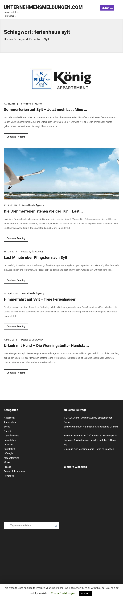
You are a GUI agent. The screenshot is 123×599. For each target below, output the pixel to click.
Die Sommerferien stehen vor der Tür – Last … (43, 211)
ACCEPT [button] (85, 593)
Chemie (8, 431)
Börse (7, 426)
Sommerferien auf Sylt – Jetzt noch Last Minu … (45, 109)
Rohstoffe (9, 475)
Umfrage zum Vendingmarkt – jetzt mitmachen (89, 449)
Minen (7, 462)
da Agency (36, 103)
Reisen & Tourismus (14, 471)
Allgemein (9, 417)
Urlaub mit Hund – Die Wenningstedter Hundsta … (46, 345)
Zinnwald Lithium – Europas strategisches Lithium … (91, 429)
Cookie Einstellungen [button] (63, 593)
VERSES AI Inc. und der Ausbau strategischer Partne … (88, 420)
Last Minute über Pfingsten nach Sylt (35, 257)
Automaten (10, 422)
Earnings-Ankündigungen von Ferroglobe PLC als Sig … (90, 442)
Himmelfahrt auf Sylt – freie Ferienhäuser (40, 299)
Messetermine (11, 458)
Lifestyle (8, 453)
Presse (7, 466)
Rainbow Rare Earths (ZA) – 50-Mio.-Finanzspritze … (91, 435)
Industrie (8, 444)
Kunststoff (9, 449)
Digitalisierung (11, 435)
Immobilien (10, 440)
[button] (107, 8)
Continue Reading (16, 136)
